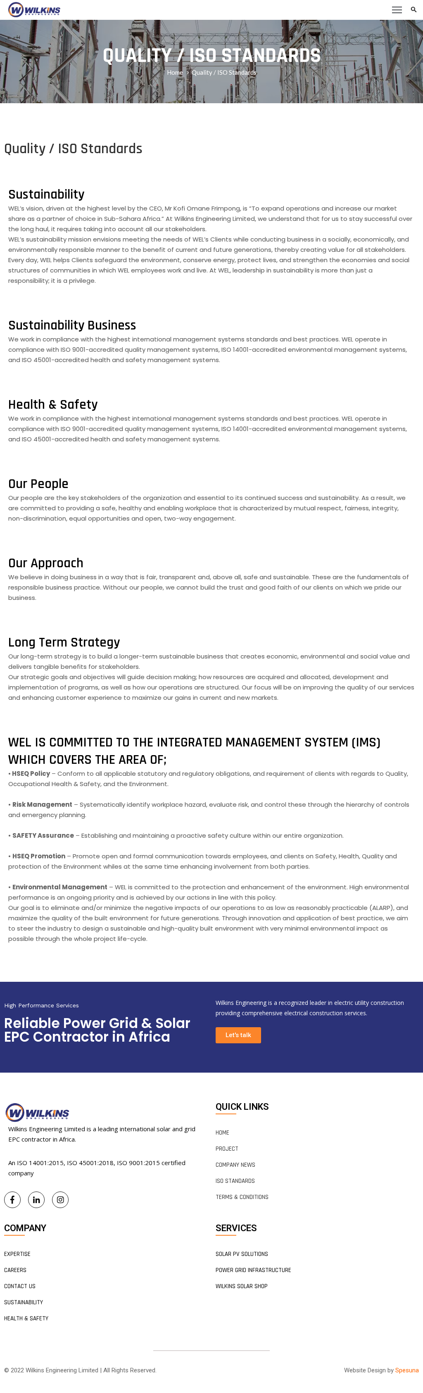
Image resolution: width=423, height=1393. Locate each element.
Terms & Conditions (242, 1197)
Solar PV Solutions (242, 1254)
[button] (238, 1035)
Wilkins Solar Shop (242, 1286)
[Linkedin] (36, 1200)
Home (175, 72)
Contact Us (20, 1286)
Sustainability (23, 1302)
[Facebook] (12, 1200)
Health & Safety (26, 1318)
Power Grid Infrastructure (253, 1270)
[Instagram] (60, 1200)
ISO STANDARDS (235, 1181)
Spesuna (407, 1370)
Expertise (17, 1254)
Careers (15, 1270)
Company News (235, 1165)
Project (227, 1149)
